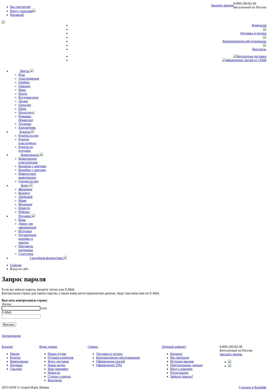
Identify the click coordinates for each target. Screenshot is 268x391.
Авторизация (11, 336)
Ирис (22, 90)
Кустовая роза (28, 97)
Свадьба (16, 369)
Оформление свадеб (110, 361)
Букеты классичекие (27, 141)
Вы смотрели (20, 7)
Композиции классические (28, 160)
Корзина (176, 354)
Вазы (22, 220)
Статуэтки (25, 254)
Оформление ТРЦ (109, 365)
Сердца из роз (28, 181)
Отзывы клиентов (60, 357)
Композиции (30, 155)
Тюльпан (24, 124)
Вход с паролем (21, 11)
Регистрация (179, 372)
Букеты (25, 132)
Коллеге (24, 193)
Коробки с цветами (32, 170)
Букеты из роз (28, 135)
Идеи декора (48, 346)
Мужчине (25, 204)
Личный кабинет (174, 346)
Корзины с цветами (32, 166)
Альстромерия (28, 78)
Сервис (93, 346)
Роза (21, 75)
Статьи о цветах (59, 376)
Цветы (25, 71)
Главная (15, 265)
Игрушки (25, 231)
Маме (22, 200)
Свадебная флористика (47, 258)
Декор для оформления (27, 225)
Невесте (24, 208)
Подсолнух (26, 112)
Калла (22, 93)
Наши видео (56, 365)
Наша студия (57, 354)
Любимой (25, 197)
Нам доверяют (58, 369)
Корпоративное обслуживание (244, 41)
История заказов (182, 361)
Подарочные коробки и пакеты (27, 238)
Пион (22, 108)
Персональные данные (186, 365)
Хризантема (27, 127)
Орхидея (24, 105)
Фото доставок (58, 361)
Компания (259, 25)
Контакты (259, 49)
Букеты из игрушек (25, 148)
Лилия (23, 101)
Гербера (24, 82)
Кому (25, 185)
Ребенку (24, 212)
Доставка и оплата (253, 33)
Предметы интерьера (25, 248)
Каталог (7, 346)
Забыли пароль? (181, 376)
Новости (54, 372)
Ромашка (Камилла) (25, 118)
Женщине (25, 189)
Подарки (25, 216)
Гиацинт (24, 86)
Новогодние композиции (27, 175)
